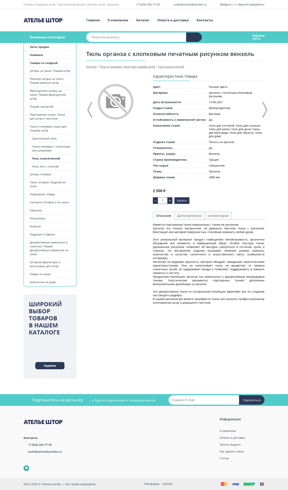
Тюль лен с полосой (45, 166)
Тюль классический (46, 158)
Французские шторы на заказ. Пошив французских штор (48, 94)
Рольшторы (37, 218)
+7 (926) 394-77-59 (148, 4)
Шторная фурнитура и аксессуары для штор (45, 264)
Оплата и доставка (173, 20)
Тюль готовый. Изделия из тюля (48, 184)
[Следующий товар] (264, 110)
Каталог (142, 20)
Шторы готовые (40, 174)
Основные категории (47, 37)
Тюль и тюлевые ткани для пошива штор (48, 128)
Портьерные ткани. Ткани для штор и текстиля (47, 116)
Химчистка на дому (43, 282)
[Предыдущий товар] (90, 110)
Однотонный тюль (44, 138)
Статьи (224, 458)
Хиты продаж (39, 47)
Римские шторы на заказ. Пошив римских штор (47, 81)
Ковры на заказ (40, 274)
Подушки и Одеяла (42, 234)
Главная (93, 20)
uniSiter (167, 484)
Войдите (225, 4)
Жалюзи (35, 226)
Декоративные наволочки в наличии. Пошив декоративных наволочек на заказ (49, 248)
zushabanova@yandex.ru (190, 4)
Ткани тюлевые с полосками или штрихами (51, 148)
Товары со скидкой (44, 63)
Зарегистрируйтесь (251, 4)
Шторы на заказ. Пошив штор (50, 71)
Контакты (205, 20)
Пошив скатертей (41, 106)
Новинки (36, 55)
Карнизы (36, 210)
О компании (118, 20)
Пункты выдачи (230, 444)
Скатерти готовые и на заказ (49, 202)
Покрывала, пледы (42, 194)
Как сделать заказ (232, 451)
